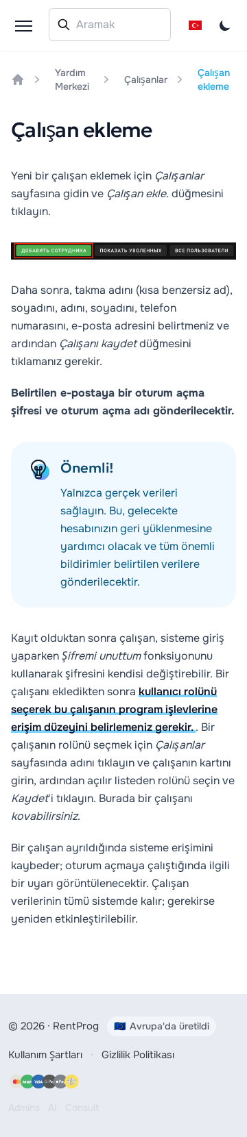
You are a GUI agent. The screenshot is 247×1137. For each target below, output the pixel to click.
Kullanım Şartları (45, 1055)
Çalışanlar (145, 79)
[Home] (18, 79)
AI (52, 1107)
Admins (24, 1107)
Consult (82, 1107)
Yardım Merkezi (72, 79)
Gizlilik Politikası (138, 1055)
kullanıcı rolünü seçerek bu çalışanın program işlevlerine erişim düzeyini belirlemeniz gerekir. (114, 709)
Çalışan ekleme (214, 79)
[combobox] (110, 24)
